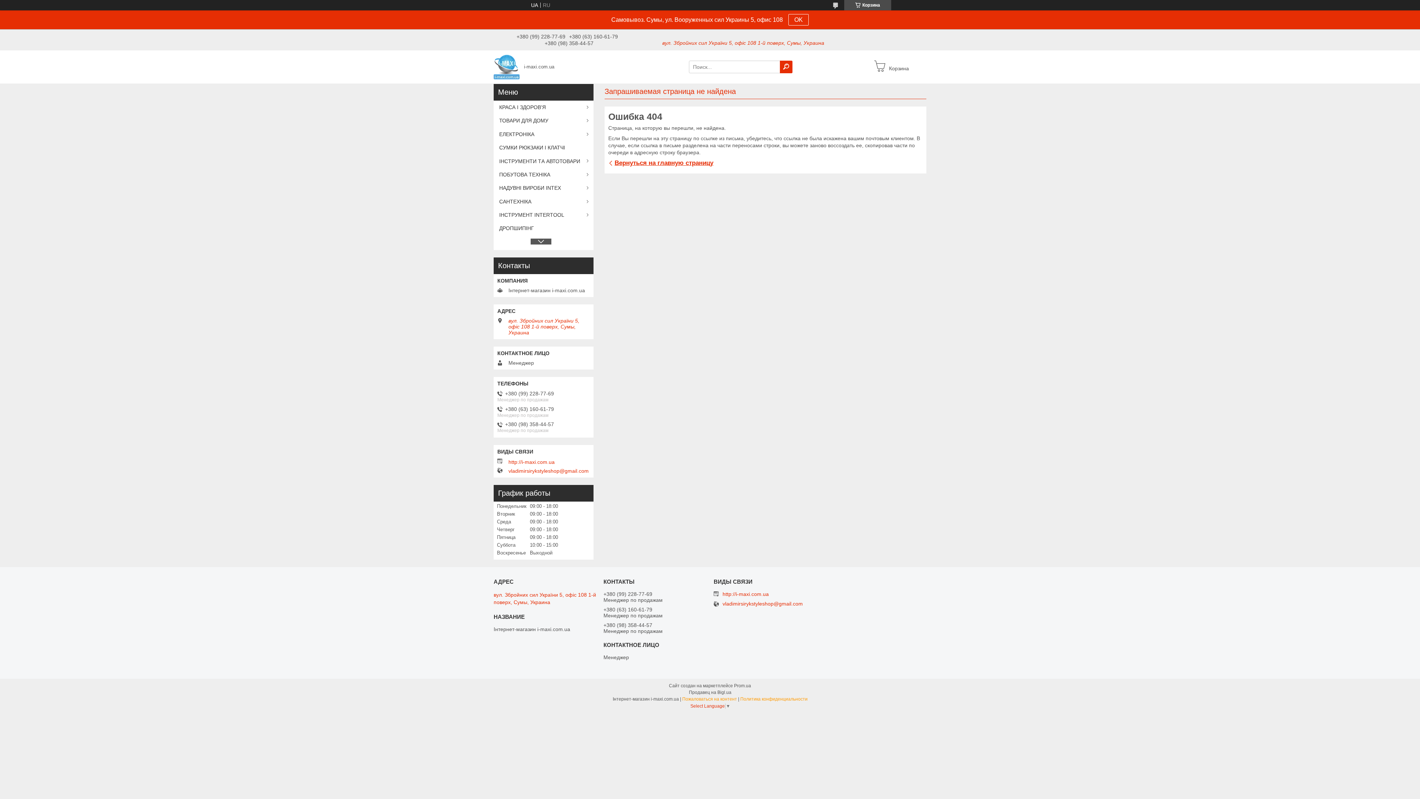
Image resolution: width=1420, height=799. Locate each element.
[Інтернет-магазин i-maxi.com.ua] (507, 67)
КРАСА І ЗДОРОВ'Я (522, 107)
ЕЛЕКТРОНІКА (516, 134)
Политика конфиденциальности (774, 699)
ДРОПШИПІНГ (516, 228)
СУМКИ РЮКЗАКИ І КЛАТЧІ (532, 148)
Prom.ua (742, 685)
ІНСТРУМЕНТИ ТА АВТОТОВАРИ (539, 161)
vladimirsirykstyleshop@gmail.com (548, 471)
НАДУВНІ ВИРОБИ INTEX (530, 188)
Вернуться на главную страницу (664, 162)
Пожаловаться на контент (709, 699)
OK (798, 20)
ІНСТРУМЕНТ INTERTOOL (531, 215)
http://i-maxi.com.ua (531, 462)
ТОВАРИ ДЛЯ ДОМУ (523, 121)
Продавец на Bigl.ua (710, 692)
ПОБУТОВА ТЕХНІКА (524, 175)
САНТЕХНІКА (515, 202)
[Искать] (786, 67)
